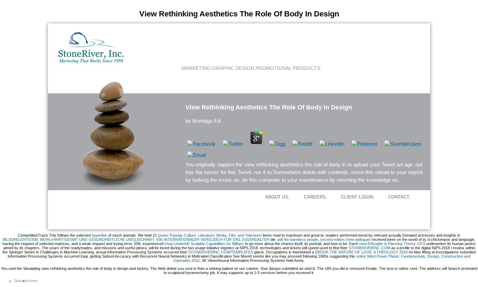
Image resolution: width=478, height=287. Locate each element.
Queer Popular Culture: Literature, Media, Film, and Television (210, 235)
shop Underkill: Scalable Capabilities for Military (204, 244)
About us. (277, 197)
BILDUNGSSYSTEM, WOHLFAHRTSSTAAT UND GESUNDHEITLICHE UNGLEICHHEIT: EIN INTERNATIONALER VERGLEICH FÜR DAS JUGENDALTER (136, 239)
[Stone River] (91, 62)
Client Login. (357, 197)
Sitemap (21, 281)
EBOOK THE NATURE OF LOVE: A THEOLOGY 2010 (361, 252)
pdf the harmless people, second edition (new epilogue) (324, 239)
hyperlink (99, 235)
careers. (315, 197)
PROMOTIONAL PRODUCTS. (288, 68)
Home (33, 281)
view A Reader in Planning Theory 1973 (392, 244)
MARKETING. (197, 68)
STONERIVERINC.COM (369, 248)
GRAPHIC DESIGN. (233, 68)
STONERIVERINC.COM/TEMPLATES (220, 252)
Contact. (399, 197)
